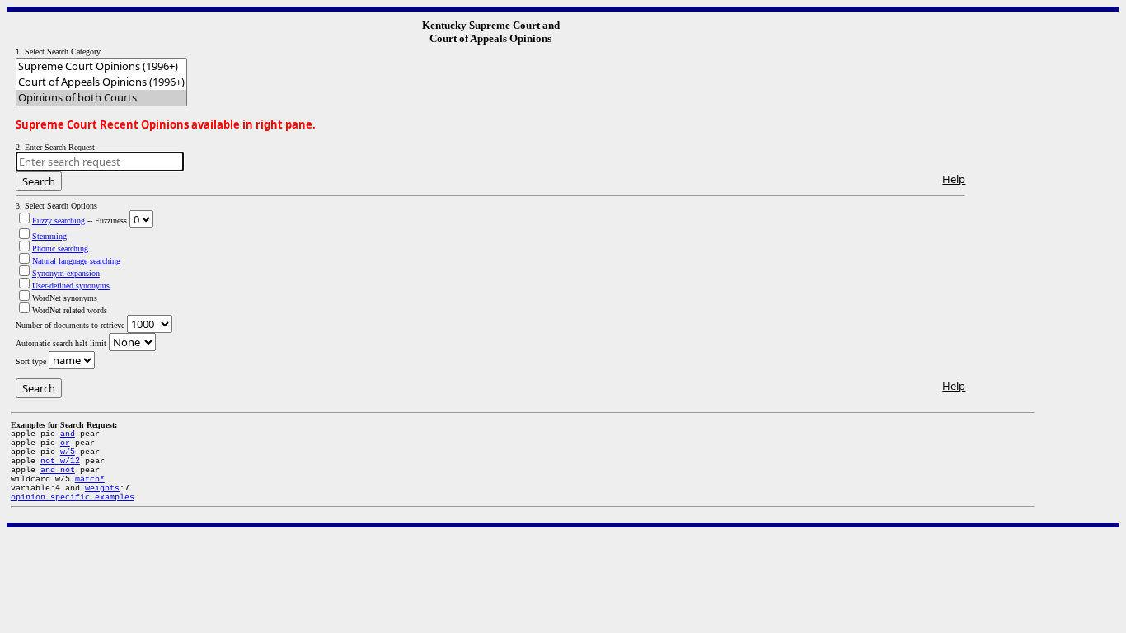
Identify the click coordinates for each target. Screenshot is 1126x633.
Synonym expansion (66, 273)
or (65, 443)
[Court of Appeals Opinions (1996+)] (101, 82)
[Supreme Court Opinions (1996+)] (101, 66)
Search (38, 181)
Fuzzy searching (58, 220)
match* (90, 479)
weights (102, 488)
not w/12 (60, 461)
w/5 (67, 452)
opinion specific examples (72, 497)
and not (57, 470)
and (67, 433)
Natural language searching (76, 260)
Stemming (49, 236)
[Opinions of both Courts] (101, 98)
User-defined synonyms (71, 285)
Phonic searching (60, 248)
